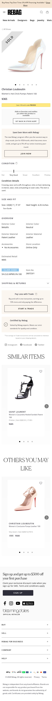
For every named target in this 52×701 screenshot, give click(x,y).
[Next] (47, 406)
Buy (4, 625)
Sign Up (17, 592)
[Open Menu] (4, 12)
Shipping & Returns (14, 283)
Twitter (41, 344)
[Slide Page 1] (19, 441)
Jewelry (40, 20)
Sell (4, 633)
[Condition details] (16, 163)
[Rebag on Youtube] (18, 603)
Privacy (37, 677)
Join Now (26, 153)
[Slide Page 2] (24, 441)
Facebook (27, 344)
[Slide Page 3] (28, 441)
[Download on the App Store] (28, 603)
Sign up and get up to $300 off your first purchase (23, 576)
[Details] (36, 294)
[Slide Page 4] (32, 441)
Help (4, 658)
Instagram (12, 344)
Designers (22, 20)
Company (6, 650)
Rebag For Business (12, 641)
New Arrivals (9, 20)
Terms (44, 677)
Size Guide (7, 208)
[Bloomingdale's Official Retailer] (16, 611)
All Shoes (7, 29)
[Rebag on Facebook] (5, 603)
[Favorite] (40, 371)
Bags (32, 20)
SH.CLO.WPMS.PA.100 (12, 274)
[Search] (41, 12)
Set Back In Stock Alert (26, 121)
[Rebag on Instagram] (11, 603)
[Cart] (47, 12)
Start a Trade (26, 308)
